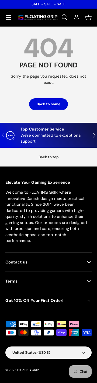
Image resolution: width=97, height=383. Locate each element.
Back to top (49, 157)
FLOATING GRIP (28, 370)
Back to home (48, 104)
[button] (88, 17)
